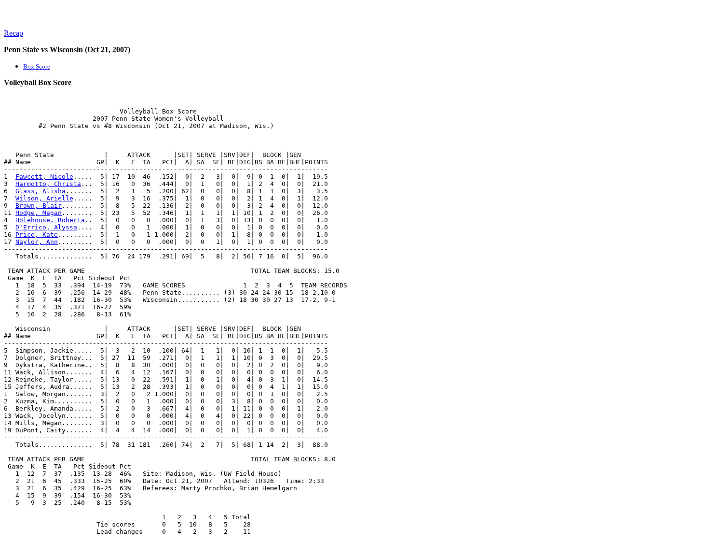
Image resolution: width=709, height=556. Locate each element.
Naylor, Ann (36, 241)
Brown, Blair (38, 205)
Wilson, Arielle (44, 198)
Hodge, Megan (38, 212)
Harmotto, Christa (48, 183)
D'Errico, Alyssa (46, 227)
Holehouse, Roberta (50, 220)
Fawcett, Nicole (44, 176)
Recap (13, 33)
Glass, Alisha (40, 191)
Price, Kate (36, 234)
